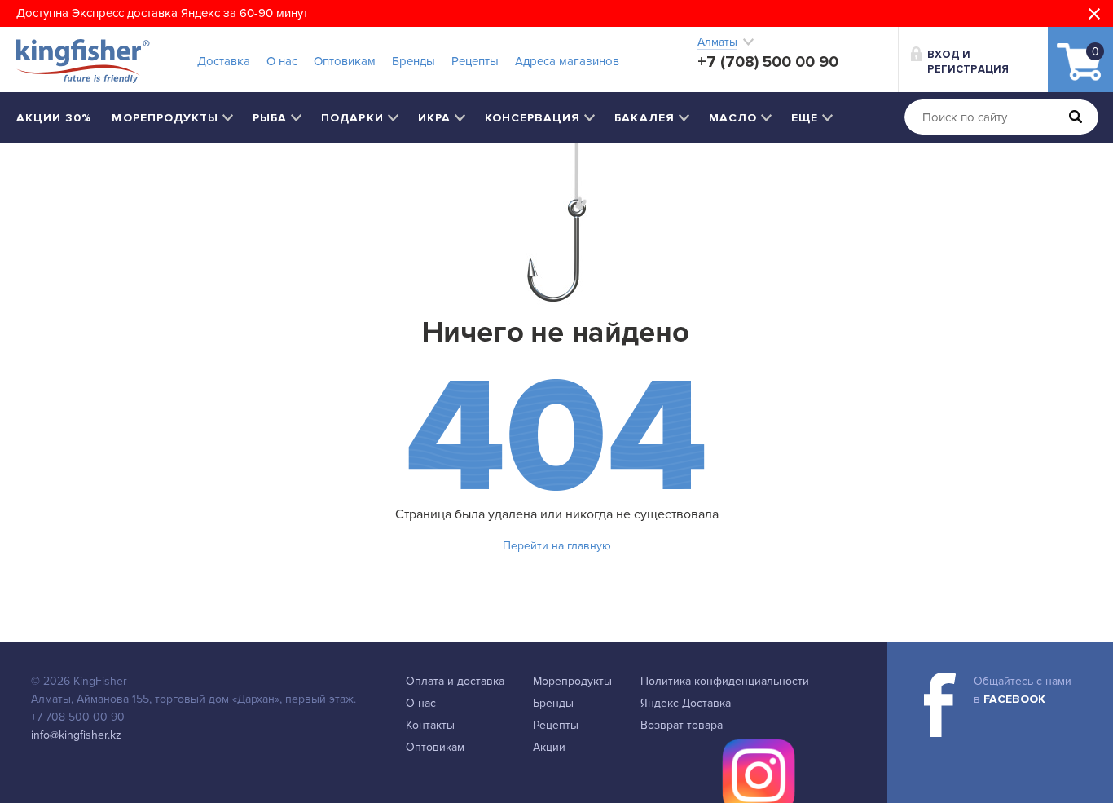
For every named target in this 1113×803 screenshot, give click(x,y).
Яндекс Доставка (685, 703)
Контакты (430, 725)
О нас (281, 61)
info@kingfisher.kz (76, 735)
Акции (549, 747)
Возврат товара (681, 725)
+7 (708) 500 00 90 (767, 62)
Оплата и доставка (455, 681)
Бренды (413, 61)
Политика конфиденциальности (724, 681)
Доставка (223, 61)
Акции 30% (54, 118)
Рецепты (475, 61)
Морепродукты (572, 681)
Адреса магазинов (567, 61)
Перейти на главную (557, 546)
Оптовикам (345, 61)
